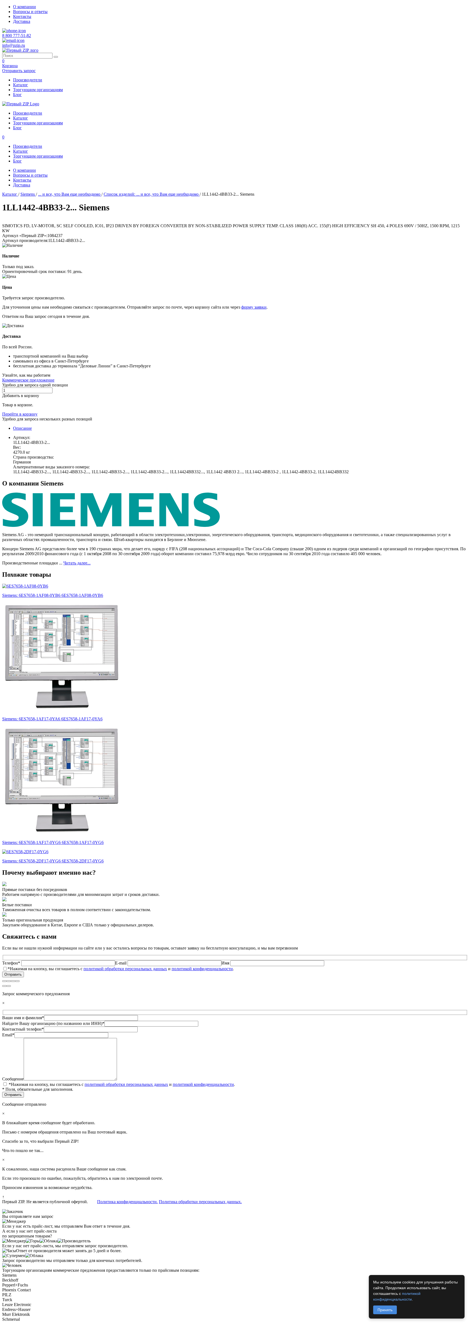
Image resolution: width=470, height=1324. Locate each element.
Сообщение (13, 1079)
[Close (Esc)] (4, 981)
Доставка (21, 21)
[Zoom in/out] (17, 981)
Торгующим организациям (38, 89)
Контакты (22, 16)
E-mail (121, 963)
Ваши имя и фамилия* (23, 1017)
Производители (27, 80)
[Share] (9, 981)
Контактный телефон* (23, 1029)
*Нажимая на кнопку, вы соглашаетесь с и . (121, 968)
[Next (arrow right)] (9, 986)
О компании (24, 6)
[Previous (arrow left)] (4, 986)
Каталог (20, 84)
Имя (225, 963)
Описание (22, 428)
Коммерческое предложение (28, 380)
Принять (385, 1310)
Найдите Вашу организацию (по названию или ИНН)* (53, 1023)
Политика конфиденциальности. (127, 1201)
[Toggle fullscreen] (13, 981)
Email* (8, 1035)
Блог (17, 94)
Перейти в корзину (20, 414)
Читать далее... (77, 563)
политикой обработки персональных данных (125, 968)
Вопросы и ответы (30, 11)
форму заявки (254, 307)
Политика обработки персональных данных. (200, 1201)
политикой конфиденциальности (202, 968)
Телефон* (11, 963)
